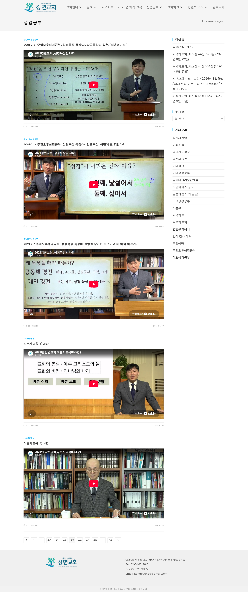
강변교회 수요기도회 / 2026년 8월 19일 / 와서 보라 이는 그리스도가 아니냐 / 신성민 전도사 (198, 84)
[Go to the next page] (118, 540)
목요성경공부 (181, 201)
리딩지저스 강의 (183, 187)
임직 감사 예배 (182, 236)
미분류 (177, 208)
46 (95, 540)
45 (87, 540)
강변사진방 (180, 137)
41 (57, 540)
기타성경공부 (29, 338)
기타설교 (178, 166)
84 (110, 540)
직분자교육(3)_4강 (36, 443)
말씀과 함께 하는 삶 (185, 194)
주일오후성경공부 (31, 39)
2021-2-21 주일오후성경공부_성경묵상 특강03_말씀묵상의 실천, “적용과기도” (75, 45)
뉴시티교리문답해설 (186, 180)
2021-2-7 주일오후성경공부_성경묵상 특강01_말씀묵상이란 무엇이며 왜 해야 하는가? (80, 244)
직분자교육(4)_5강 (36, 343)
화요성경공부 (181, 257)
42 (64, 540)
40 (49, 540)
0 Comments (32, 127)
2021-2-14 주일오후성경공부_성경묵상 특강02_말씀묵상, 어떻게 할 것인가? (74, 144)
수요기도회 (180, 222)
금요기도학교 (181, 152)
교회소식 (178, 145)
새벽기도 (178, 215)
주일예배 (178, 243)
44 (80, 540)
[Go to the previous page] (26, 540)
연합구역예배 (181, 229)
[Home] (202, 21)
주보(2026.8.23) (183, 47)
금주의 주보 (180, 159)
